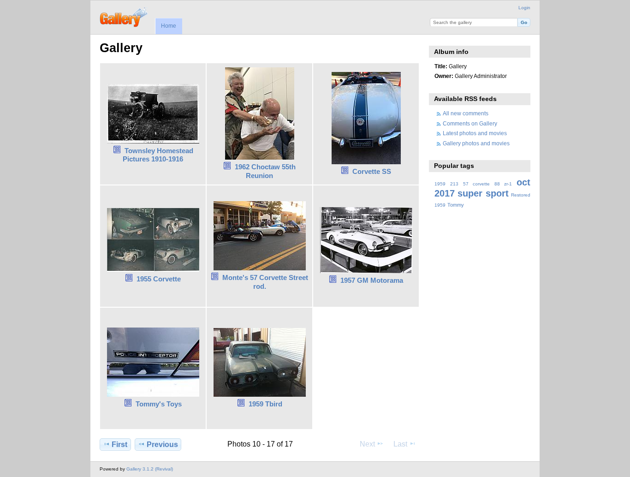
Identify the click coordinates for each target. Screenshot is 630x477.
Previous (162, 444)
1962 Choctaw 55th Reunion (265, 171)
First (119, 444)
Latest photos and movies (475, 133)
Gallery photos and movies (476, 143)
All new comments (465, 113)
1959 (440, 183)
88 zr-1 (503, 183)
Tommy (455, 205)
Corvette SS (371, 171)
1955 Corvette (159, 279)
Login (524, 7)
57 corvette (476, 183)
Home (168, 26)
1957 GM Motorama (371, 280)
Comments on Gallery (470, 123)
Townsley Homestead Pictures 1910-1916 (158, 155)
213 (454, 183)
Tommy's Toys (159, 404)
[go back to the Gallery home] (124, 16)
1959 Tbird (265, 404)
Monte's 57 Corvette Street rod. (265, 282)
